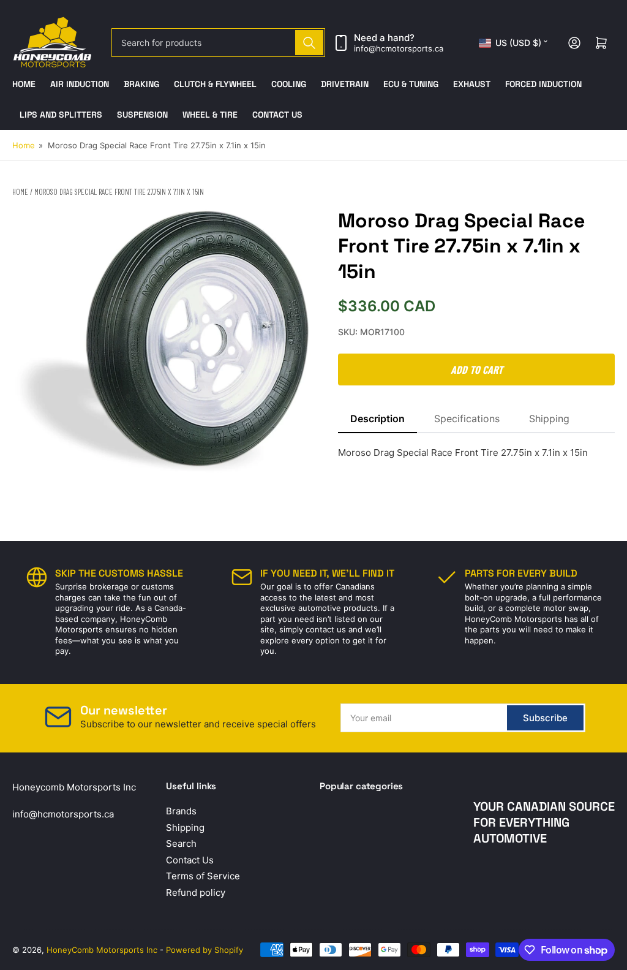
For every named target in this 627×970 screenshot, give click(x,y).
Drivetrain (345, 83)
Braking (141, 83)
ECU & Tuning (410, 83)
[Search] (309, 43)
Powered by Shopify (204, 950)
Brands (181, 811)
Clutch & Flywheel (215, 83)
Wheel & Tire (210, 114)
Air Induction (79, 83)
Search (181, 843)
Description (377, 418)
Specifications (467, 418)
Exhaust (471, 83)
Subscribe (545, 718)
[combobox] (218, 42)
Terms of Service (203, 876)
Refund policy (195, 892)
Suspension (142, 114)
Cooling (288, 83)
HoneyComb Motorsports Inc (102, 950)
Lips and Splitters (61, 114)
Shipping (549, 418)
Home (24, 83)
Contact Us (277, 114)
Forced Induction (543, 83)
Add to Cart (477, 369)
